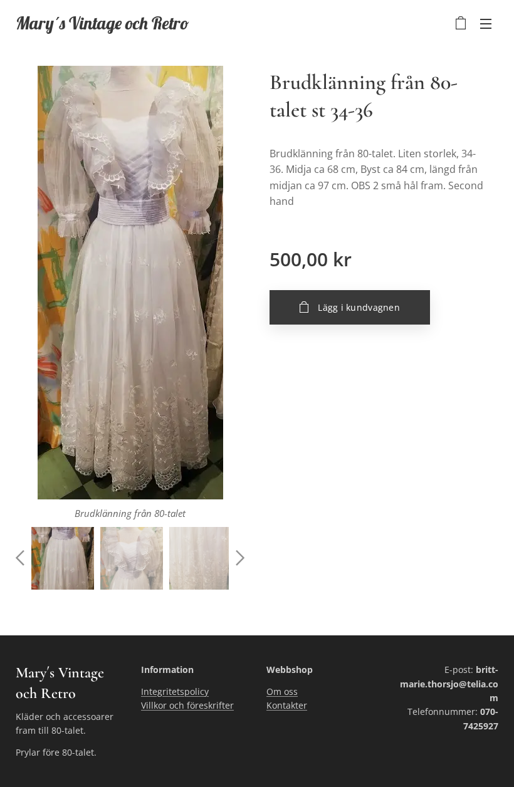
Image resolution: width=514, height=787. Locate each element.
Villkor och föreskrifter (187, 705)
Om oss (282, 691)
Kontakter (286, 705)
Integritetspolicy (175, 691)
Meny (485, 23)
